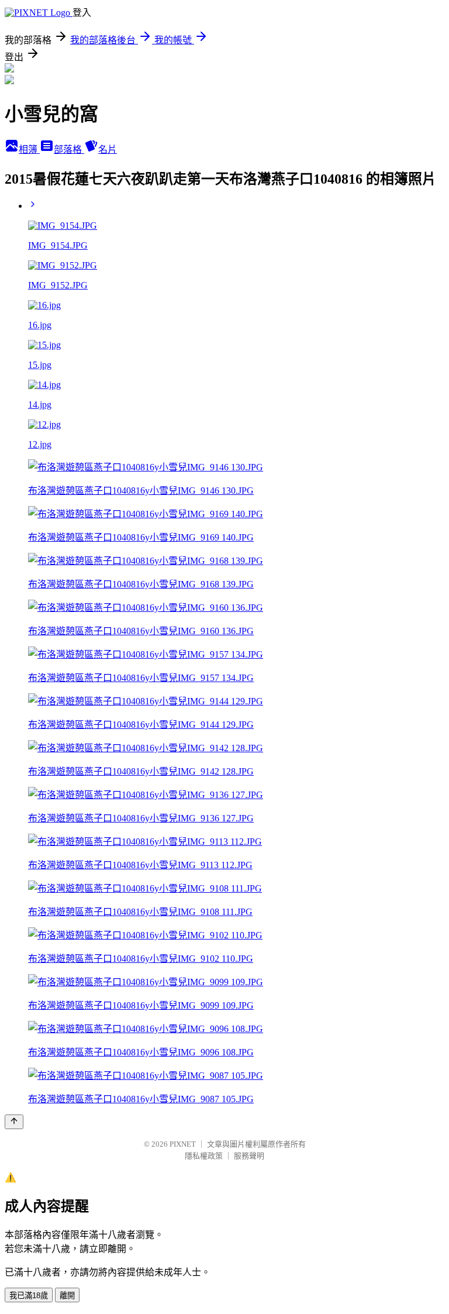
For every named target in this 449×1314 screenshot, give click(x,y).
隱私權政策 (204, 1155)
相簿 (29, 149)
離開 (67, 1295)
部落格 (69, 149)
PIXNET (183, 1144)
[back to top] (14, 1122)
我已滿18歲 (28, 1295)
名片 (107, 149)
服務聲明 (249, 1155)
